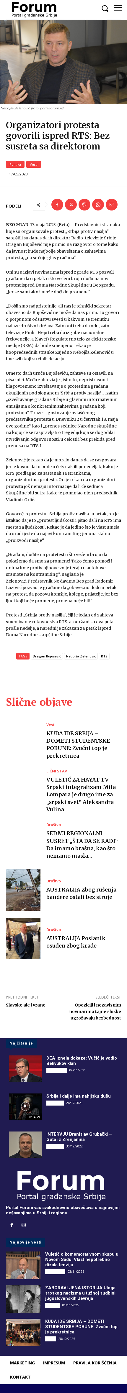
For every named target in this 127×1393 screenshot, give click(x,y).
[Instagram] (24, 1225)
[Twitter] (71, 204)
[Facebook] (57, 204)
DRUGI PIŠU (56, 1070)
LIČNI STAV (56, 771)
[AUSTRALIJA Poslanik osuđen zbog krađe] (23, 938)
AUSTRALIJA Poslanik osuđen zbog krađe (76, 942)
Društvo (53, 825)
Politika (15, 164)
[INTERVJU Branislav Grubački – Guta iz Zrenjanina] (25, 1144)
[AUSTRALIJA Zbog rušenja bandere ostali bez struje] (23, 889)
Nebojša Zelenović (81, 656)
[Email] (112, 204)
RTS (104, 656)
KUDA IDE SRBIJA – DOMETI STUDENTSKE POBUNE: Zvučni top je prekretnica (78, 744)
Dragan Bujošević (47, 656)
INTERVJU (55, 1103)
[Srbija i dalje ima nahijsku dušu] (25, 1106)
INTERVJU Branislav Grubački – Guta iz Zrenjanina (79, 1136)
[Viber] (84, 204)
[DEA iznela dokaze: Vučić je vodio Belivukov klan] (25, 1068)
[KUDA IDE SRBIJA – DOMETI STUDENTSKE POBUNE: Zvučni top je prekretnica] (23, 741)
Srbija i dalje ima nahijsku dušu (78, 1096)
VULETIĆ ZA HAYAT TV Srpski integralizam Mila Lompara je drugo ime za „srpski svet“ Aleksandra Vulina (81, 794)
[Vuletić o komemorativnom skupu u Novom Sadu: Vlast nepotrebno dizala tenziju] (23, 1265)
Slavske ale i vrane (25, 1005)
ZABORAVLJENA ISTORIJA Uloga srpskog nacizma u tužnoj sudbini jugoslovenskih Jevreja (80, 1293)
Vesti (34, 164)
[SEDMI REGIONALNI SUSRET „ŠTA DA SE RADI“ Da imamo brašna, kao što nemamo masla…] (23, 841)
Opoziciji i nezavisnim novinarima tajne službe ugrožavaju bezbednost (95, 1011)
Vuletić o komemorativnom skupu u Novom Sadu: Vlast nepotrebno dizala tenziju (81, 1259)
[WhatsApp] (98, 204)
